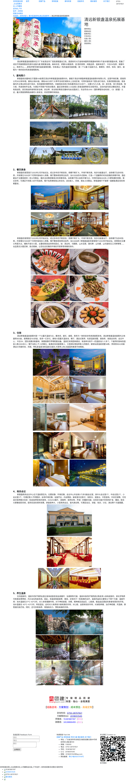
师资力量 (74, 737)
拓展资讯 (80, 1)
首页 (27, 1)
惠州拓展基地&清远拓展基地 (39, 16)
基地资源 (68, 1)
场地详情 (16, 59)
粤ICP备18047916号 (76, 757)
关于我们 (106, 1)
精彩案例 (93, 1)
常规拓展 (55, 1)
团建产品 (42, 1)
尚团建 (15, 16)
